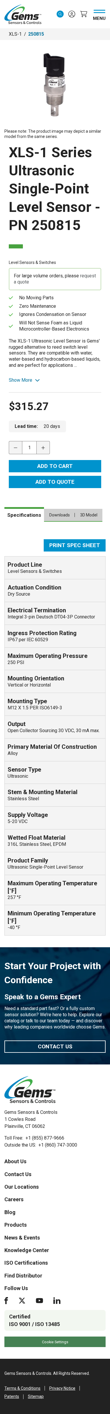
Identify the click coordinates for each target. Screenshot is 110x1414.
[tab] (24, 514)
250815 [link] (36, 34)
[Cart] (83, 14)
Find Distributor (23, 1276)
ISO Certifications (26, 1263)
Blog (10, 1212)
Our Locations (21, 1187)
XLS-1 (15, 34)
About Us (15, 1161)
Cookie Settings (55, 1342)
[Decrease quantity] (15, 447)
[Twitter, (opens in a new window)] (22, 1300)
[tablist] (55, 517)
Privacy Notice (62, 1388)
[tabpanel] (55, 737)
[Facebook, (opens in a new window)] (6, 1300)
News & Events (22, 1238)
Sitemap (36, 1396)
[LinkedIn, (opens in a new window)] (56, 1300)
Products (15, 1225)
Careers (13, 1199)
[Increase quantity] (43, 447)
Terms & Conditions (22, 1388)
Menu (99, 17)
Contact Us (55, 1046)
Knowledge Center (26, 1250)
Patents (11, 1396)
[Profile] (71, 14)
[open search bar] (60, 14)
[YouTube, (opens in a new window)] (39, 1300)
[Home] (29, 1089)
